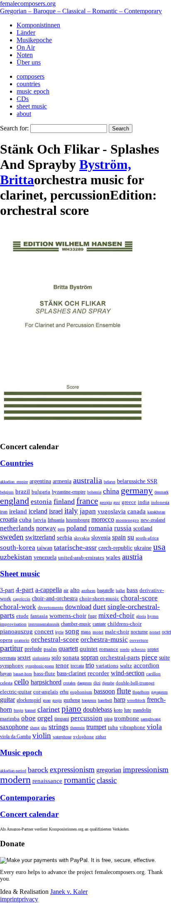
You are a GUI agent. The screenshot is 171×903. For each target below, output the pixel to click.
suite (164, 657)
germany (137, 490)
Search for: (14, 128)
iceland (38, 511)
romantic (79, 780)
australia (87, 480)
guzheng (72, 700)
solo (56, 657)
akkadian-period (13, 770)
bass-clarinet (71, 673)
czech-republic (115, 547)
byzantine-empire (69, 492)
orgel (45, 718)
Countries (16, 463)
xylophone (83, 736)
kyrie (59, 632)
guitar (7, 699)
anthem (88, 590)
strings (58, 726)
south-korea (17, 547)
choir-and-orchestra (55, 598)
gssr (116, 502)
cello (21, 681)
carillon (153, 674)
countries (28, 83)
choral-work (18, 607)
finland (64, 501)
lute (127, 710)
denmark (161, 492)
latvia (39, 520)
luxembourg (78, 520)
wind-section (127, 673)
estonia (41, 502)
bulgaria (41, 492)
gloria (141, 616)
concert (44, 631)
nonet (154, 631)
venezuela (45, 557)
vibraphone (132, 727)
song (72, 631)
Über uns (29, 62)
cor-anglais (45, 692)
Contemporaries (27, 797)
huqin (18, 710)
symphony (12, 665)
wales (113, 557)
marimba (10, 718)
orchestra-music (104, 639)
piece (149, 657)
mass (86, 632)
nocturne (139, 632)
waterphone (62, 736)
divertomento (51, 607)
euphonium (81, 691)
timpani (61, 719)
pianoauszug (16, 631)
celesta (6, 682)
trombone (126, 718)
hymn (153, 616)
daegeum (84, 683)
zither (100, 736)
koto (118, 710)
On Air (26, 47)
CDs (23, 98)
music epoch (33, 91)
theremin (77, 727)
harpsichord (46, 682)
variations (107, 665)
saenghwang (151, 719)
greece (129, 502)
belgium (7, 492)
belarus (109, 481)
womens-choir (67, 615)
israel (56, 511)
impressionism (146, 769)
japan (88, 511)
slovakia (82, 537)
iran (3, 511)
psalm (50, 649)
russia (123, 528)
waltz (126, 666)
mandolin (142, 710)
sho (44, 727)
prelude (33, 649)
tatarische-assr (75, 547)
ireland (18, 511)
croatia (8, 519)
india (143, 502)
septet (153, 649)
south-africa (147, 537)
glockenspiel (29, 700)
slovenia (100, 538)
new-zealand (153, 520)
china (111, 491)
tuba (113, 727)
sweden (12, 536)
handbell (105, 700)
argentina (40, 481)
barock (38, 770)
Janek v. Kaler (69, 891)
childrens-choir (124, 624)
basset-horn (22, 674)
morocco (102, 519)
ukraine (142, 548)
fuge (92, 616)
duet (99, 607)
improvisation (13, 623)
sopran (89, 657)
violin (41, 735)
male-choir (117, 632)
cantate (99, 624)
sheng (34, 727)
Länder (26, 32)
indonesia (160, 502)
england (14, 501)
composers (30, 76)
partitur (11, 648)
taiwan (44, 547)
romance (108, 649)
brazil (22, 491)
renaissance (47, 781)
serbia (64, 537)
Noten (25, 54)
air (66, 590)
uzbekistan (16, 557)
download (78, 607)
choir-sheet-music (99, 598)
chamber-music (76, 624)
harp (119, 699)
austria (132, 556)
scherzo (138, 649)
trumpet (96, 726)
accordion (146, 665)
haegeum (89, 700)
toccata (77, 666)
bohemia (94, 492)
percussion (87, 718)
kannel (30, 710)
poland (76, 528)
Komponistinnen (38, 25)
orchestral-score (55, 639)
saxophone (14, 726)
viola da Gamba (15, 736)
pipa (108, 719)
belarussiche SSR (137, 481)
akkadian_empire (14, 481)
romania (100, 528)
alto (75, 590)
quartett (68, 649)
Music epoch (21, 752)
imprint (9, 899)
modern (15, 779)
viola (154, 726)
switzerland (40, 537)
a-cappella (48, 589)
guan (47, 700)
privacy (28, 899)
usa (159, 547)
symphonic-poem (39, 666)
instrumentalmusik (43, 624)
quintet (89, 648)
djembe (108, 683)
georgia (106, 502)
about (24, 113)
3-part (7, 590)
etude (22, 616)
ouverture (138, 640)
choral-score (139, 598)
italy (71, 510)
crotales (69, 683)
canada (136, 511)
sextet (24, 658)
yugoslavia (112, 511)
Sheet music (20, 573)
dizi (96, 682)
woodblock (136, 700)
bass (132, 590)
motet (98, 631)
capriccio (21, 598)
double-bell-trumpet (135, 682)
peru (61, 529)
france (87, 501)
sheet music (32, 106)
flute (124, 690)
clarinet (48, 709)
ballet (120, 590)
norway (46, 528)
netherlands (17, 528)
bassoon (104, 691)
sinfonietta (41, 658)
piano (71, 708)
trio (90, 665)
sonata (71, 657)
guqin (57, 700)
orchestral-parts (120, 657)
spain (119, 537)
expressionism (72, 769)
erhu (64, 692)
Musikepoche (34, 39)
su (130, 537)
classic (107, 780)
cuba (25, 519)
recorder (98, 673)
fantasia (39, 616)
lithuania (56, 520)
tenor (62, 665)
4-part (25, 590)
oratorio (21, 640)
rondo (124, 649)
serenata (8, 658)
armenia (62, 481)
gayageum (159, 692)
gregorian (108, 769)
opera (6, 640)
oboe (28, 718)
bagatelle (105, 590)
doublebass (97, 709)
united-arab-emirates (81, 557)
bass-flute (44, 673)
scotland (142, 528)
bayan (6, 674)
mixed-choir (116, 615)
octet (166, 632)
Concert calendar (29, 814)
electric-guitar (16, 692)
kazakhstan (156, 512)
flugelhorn (140, 692)
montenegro (127, 520)
